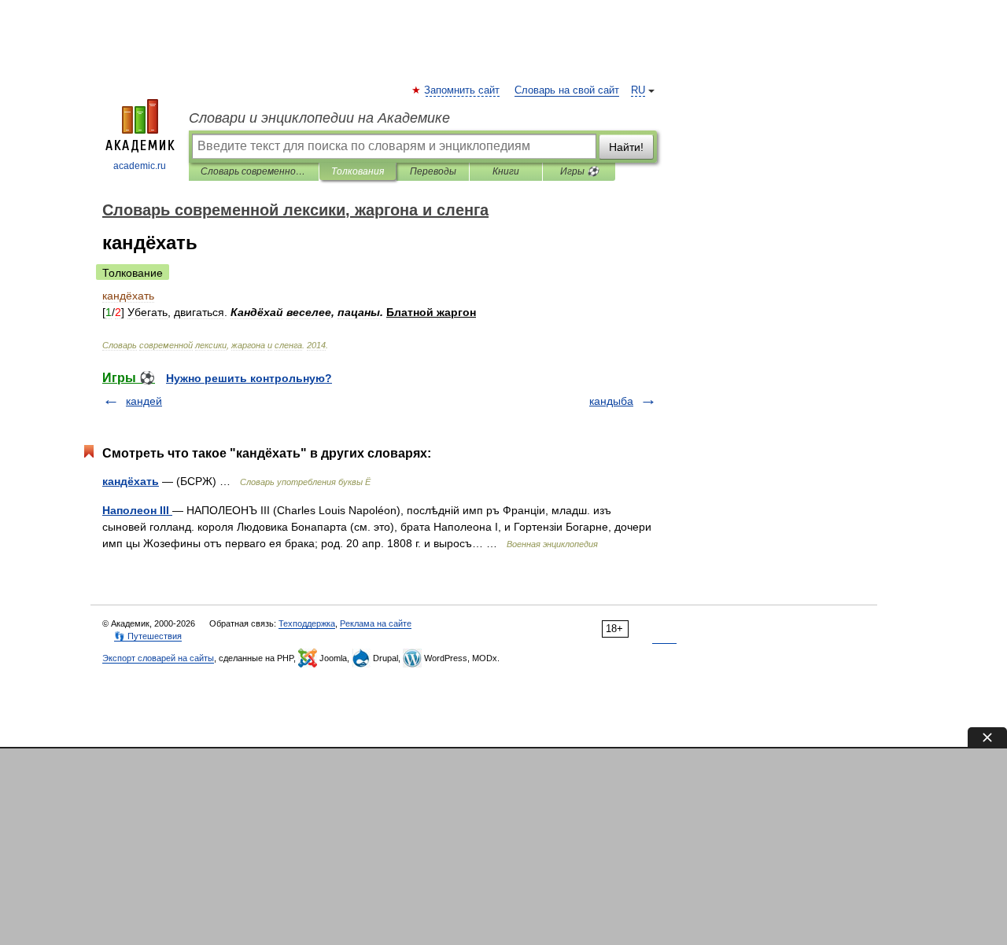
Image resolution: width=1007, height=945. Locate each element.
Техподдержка (306, 623)
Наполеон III (137, 510)
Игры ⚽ (579, 171)
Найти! (626, 147)
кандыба (611, 401)
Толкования (357, 171)
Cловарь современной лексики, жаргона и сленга (254, 171)
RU (638, 90)
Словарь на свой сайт (567, 90)
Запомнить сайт (463, 90)
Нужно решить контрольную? (249, 378)
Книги (505, 171)
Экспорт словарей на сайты (158, 658)
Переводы (433, 171)
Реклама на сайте (375, 623)
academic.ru (139, 165)
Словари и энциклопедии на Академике (319, 118)
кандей (144, 401)
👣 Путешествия (148, 636)
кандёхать (130, 481)
